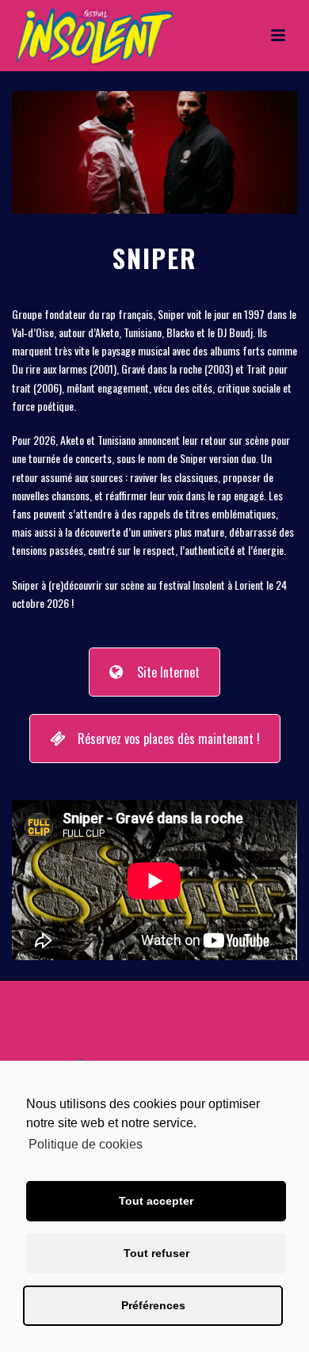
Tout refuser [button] (156, 1253)
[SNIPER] (154, 150)
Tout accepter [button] (156, 1200)
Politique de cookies (86, 1144)
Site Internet (168, 672)
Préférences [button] (153, 1305)
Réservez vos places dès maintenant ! (169, 738)
